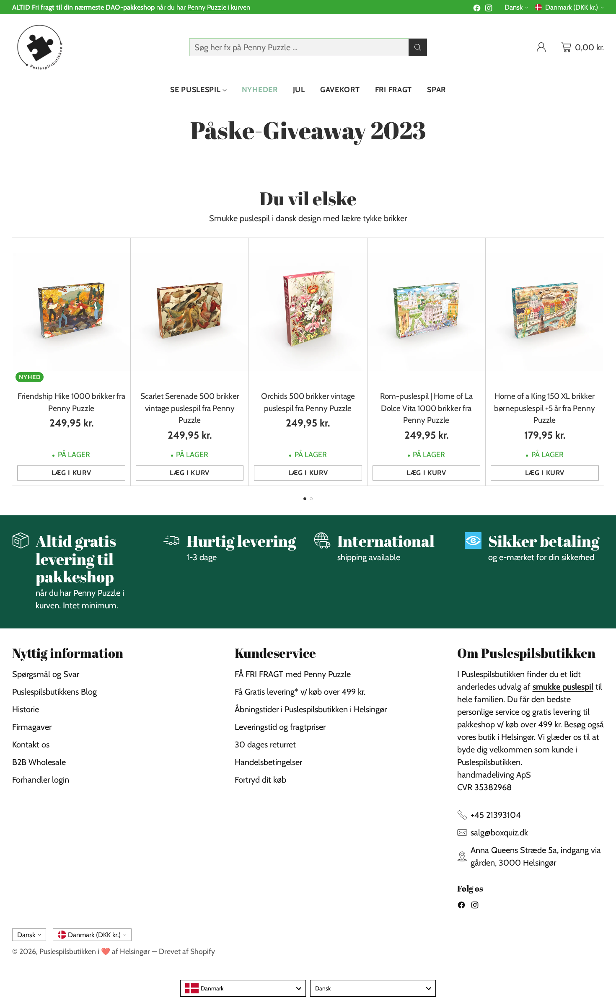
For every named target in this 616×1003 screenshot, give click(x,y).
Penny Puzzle (206, 7)
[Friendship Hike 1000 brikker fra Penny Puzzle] (71, 311)
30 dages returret (265, 744)
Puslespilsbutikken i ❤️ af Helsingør (94, 951)
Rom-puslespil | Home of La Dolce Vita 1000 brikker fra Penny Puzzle (426, 408)
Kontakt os (30, 744)
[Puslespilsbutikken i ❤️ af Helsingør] (38, 47)
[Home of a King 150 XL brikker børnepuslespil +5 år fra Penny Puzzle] (544, 311)
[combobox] (243, 988)
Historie (25, 709)
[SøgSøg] (418, 47)
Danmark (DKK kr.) (571, 7)
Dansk (514, 7)
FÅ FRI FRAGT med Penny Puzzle (293, 674)
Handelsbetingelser (268, 762)
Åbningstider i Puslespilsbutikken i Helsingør (311, 709)
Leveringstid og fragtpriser (280, 727)
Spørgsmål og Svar (45, 674)
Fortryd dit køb (260, 780)
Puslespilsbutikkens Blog (54, 692)
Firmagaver (32, 727)
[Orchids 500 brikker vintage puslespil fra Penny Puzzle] (308, 311)
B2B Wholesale (39, 762)
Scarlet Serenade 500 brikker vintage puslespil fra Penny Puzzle (189, 408)
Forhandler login (40, 780)
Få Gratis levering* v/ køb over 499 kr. (300, 692)
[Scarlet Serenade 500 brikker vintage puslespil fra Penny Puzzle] (189, 311)
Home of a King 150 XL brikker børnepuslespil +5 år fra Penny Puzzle (544, 408)
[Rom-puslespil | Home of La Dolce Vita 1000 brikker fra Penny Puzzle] (426, 311)
